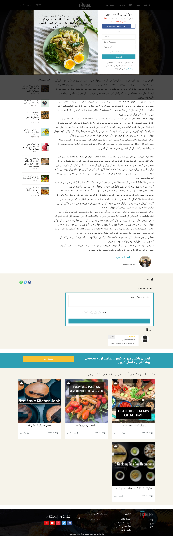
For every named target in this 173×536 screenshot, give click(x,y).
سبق (152, 523)
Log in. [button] (106, 18)
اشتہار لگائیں (125, 519)
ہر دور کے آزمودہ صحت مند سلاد (133, 425)
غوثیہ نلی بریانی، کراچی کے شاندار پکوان (32, 190)
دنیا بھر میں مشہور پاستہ (86, 425)
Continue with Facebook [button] (114, 26)
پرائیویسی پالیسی (114, 52)
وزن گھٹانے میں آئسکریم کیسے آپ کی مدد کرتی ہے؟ (31, 146)
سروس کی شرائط (124, 52)
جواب (110, 337)
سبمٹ (109, 320)
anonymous (130, 340)
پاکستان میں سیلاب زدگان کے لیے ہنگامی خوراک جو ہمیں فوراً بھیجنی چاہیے (31, 162)
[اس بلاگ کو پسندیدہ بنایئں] (116, 383)
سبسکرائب (48, 359)
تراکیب (151, 520)
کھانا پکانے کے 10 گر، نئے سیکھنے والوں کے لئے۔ (133, 488)
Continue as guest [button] (118, 21)
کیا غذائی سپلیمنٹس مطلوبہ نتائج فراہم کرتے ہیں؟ (31, 132)
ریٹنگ (104, 312)
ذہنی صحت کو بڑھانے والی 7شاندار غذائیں (31, 101)
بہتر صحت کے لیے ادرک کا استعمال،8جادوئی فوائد (32, 116)
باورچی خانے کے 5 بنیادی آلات (39, 425)
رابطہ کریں (129, 68)
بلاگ (152, 527)
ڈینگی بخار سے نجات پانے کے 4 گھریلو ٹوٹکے (30, 177)
